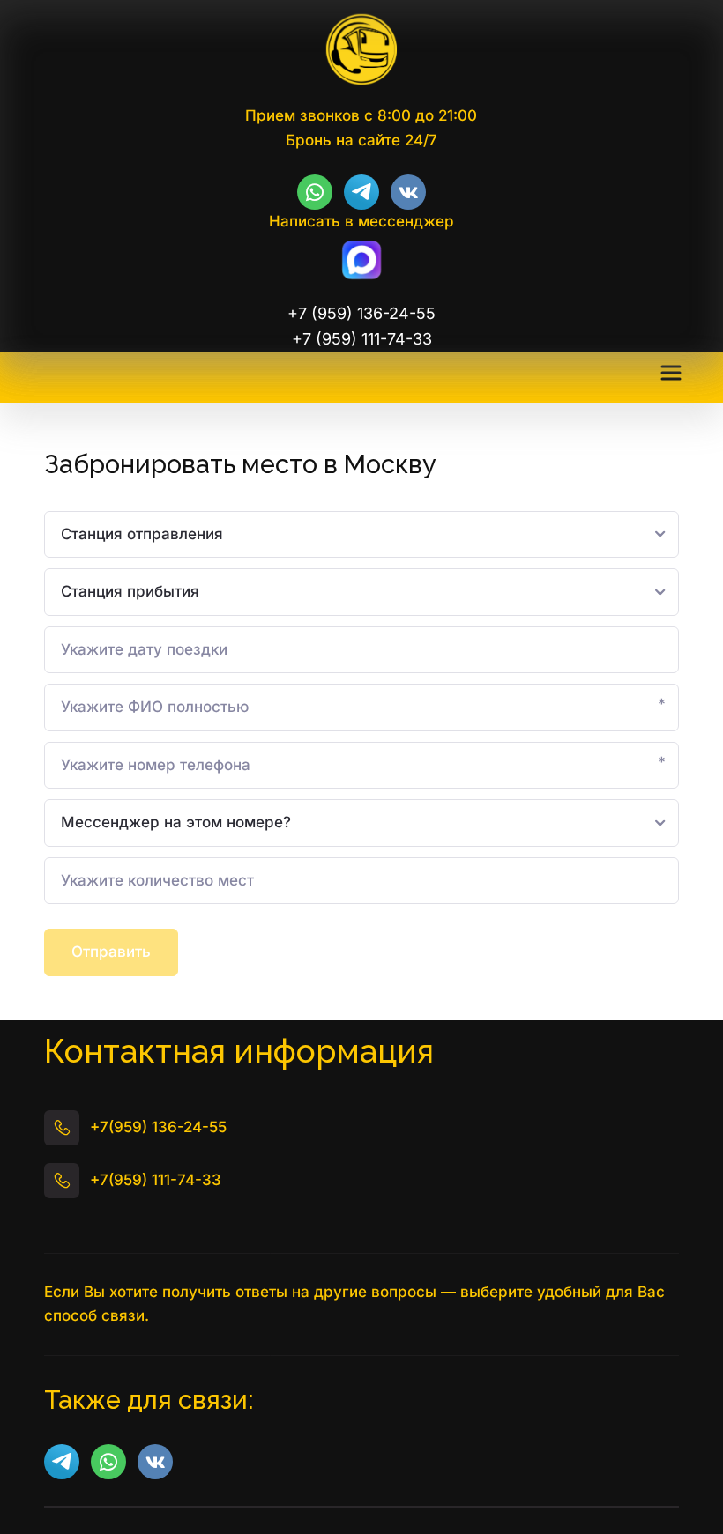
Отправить (111, 951)
